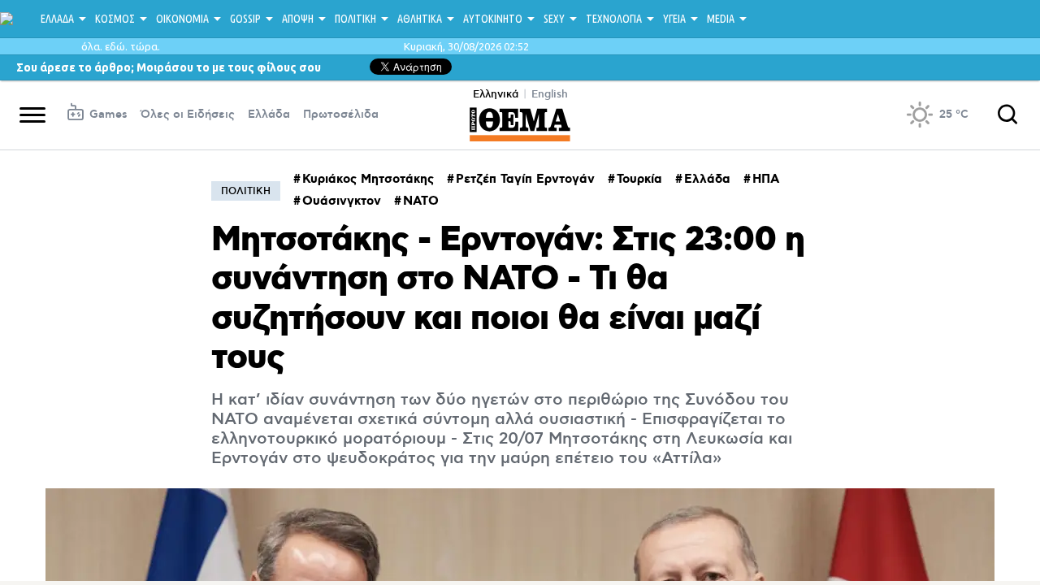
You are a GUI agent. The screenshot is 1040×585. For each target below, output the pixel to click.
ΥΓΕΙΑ (674, 18)
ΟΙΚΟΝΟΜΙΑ (182, 18)
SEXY (554, 18)
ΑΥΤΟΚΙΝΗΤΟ (492, 18)
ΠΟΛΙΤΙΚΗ (355, 18)
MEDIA (720, 18)
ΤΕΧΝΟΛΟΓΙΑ (614, 18)
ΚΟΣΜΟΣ (115, 18)
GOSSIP (245, 18)
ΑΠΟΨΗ (298, 18)
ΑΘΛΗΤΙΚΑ (419, 18)
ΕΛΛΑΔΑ (57, 18)
